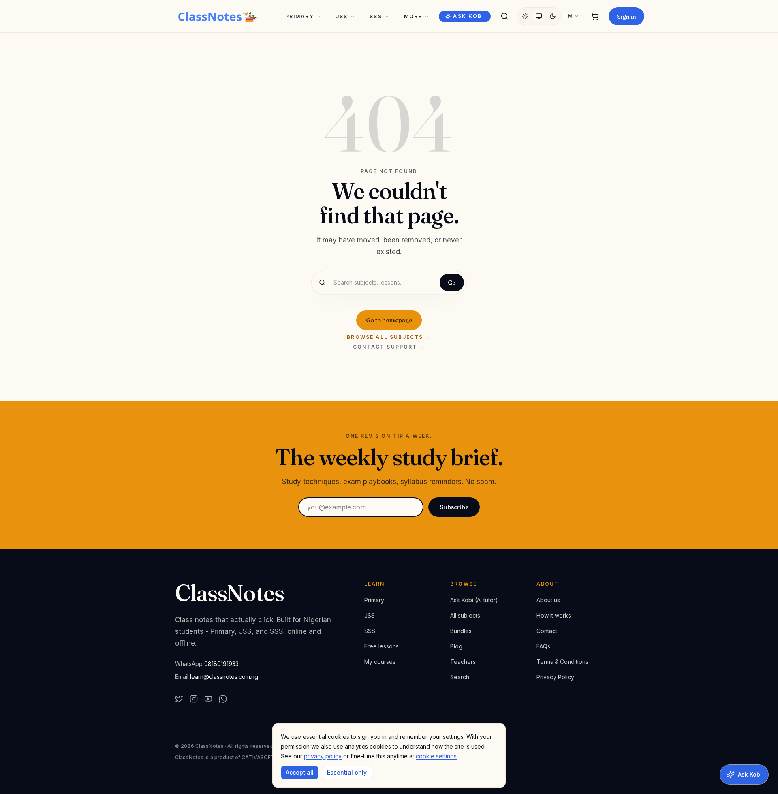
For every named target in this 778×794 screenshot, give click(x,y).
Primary (299, 16)
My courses (379, 661)
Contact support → (389, 347)
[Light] (525, 16)
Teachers (463, 661)
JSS (342, 16)
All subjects (465, 615)
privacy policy (323, 756)
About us (548, 600)
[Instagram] (194, 699)
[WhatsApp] (223, 699)
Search (459, 677)
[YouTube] (208, 699)
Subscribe (454, 507)
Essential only (347, 772)
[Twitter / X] (179, 699)
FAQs (543, 646)
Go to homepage (389, 320)
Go (452, 282)
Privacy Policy (555, 677)
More (413, 16)
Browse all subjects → (389, 337)
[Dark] (552, 16)
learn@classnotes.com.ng (224, 676)
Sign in (626, 16)
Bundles (461, 630)
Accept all (300, 772)
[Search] (504, 16)
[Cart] (595, 16)
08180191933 (221, 663)
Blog (456, 646)
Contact (546, 630)
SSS (376, 16)
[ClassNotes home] (218, 16)
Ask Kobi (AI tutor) (474, 600)
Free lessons (381, 646)
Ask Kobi (468, 16)
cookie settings (436, 756)
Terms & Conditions (562, 661)
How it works (553, 615)
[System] (538, 16)
